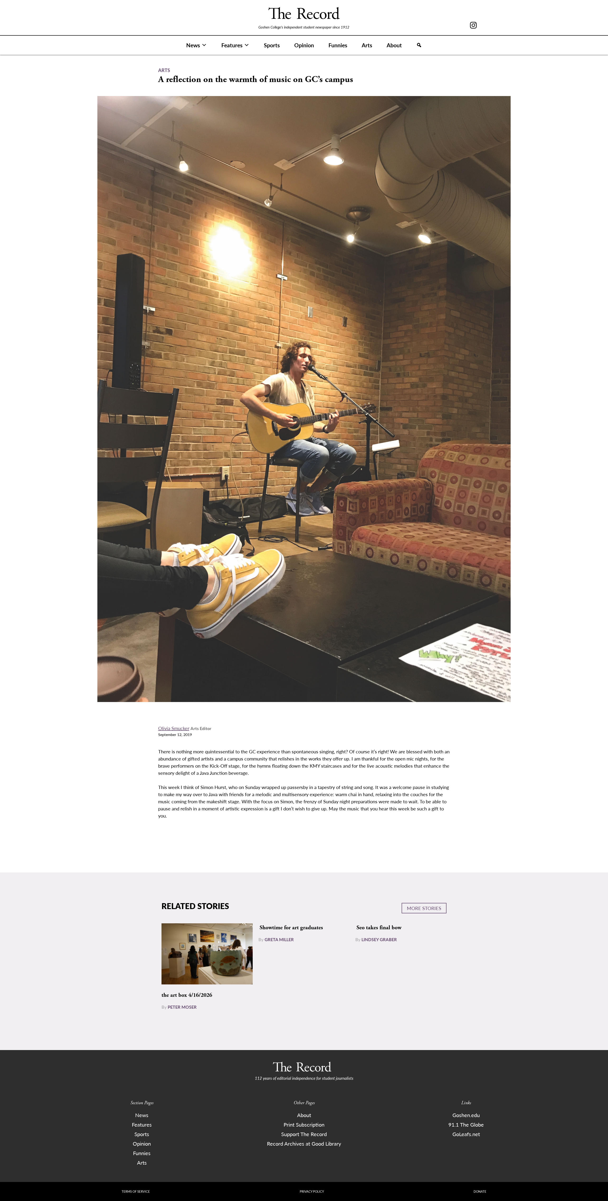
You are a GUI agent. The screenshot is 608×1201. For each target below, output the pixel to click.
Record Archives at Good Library (304, 1143)
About (394, 45)
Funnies (337, 45)
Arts (367, 45)
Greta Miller (279, 939)
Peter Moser (182, 1007)
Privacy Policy (312, 1191)
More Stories (424, 908)
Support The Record (304, 1134)
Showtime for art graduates (291, 927)
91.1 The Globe (466, 1124)
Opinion (304, 45)
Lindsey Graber (379, 939)
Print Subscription (304, 1124)
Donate (480, 1191)
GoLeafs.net (466, 1134)
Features (231, 45)
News (193, 45)
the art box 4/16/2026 (187, 995)
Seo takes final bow (378, 927)
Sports (272, 45)
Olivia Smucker (173, 728)
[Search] (419, 45)
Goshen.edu (466, 1115)
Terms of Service (136, 1191)
